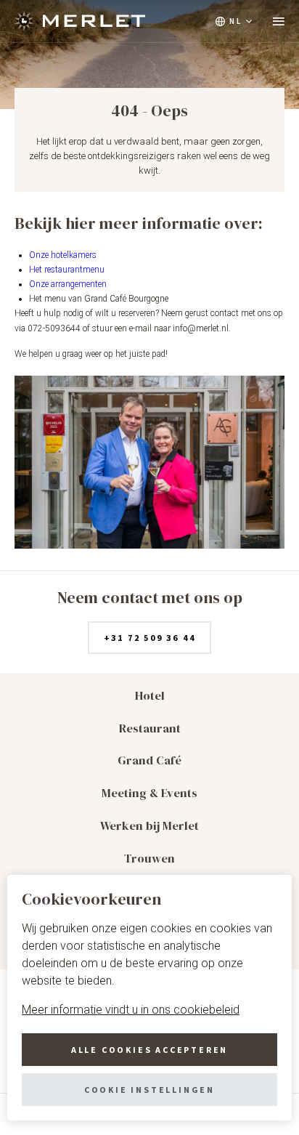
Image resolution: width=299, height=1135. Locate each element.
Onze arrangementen (68, 284)
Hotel (150, 695)
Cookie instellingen (149, 1089)
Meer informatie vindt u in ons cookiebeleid (130, 1010)
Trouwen (149, 858)
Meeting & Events (149, 793)
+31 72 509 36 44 (150, 637)
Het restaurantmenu (67, 269)
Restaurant (150, 728)
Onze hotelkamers (63, 255)
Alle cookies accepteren (149, 1049)
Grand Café (149, 760)
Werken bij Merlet (149, 825)
